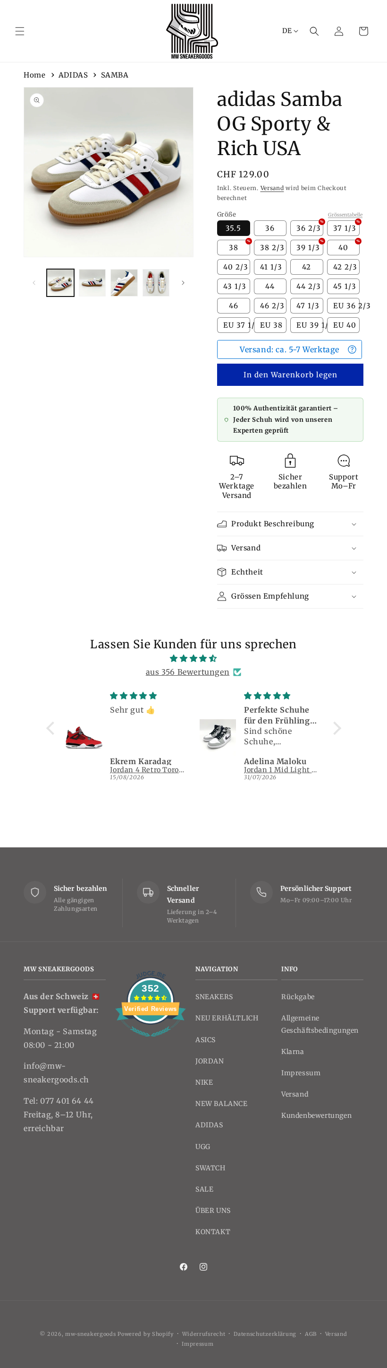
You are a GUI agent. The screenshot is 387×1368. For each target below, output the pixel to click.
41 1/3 (271, 266)
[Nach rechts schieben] (183, 282)
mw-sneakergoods (91, 1334)
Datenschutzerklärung (265, 1334)
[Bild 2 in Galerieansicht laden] (92, 282)
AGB (311, 1334)
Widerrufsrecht (204, 1334)
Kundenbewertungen (316, 1115)
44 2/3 (308, 286)
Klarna (292, 1051)
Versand (272, 188)
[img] (194, 658)
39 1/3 (309, 246)
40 (349, 246)
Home (34, 74)
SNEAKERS (214, 997)
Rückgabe (298, 997)
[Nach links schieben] (34, 282)
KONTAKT (212, 1232)
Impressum (300, 1073)
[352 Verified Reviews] (150, 1041)
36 (270, 228)
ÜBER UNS (213, 1210)
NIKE (204, 1082)
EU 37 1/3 (236, 325)
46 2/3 (272, 305)
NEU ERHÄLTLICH (226, 1018)
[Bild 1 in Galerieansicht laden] (60, 282)
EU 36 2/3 (346, 305)
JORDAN (209, 1061)
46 (233, 305)
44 (270, 286)
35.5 (233, 228)
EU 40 (344, 325)
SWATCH (210, 1168)
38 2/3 (272, 247)
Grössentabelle (345, 215)
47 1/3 (308, 305)
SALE (204, 1189)
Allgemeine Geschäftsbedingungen (320, 1024)
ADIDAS (73, 74)
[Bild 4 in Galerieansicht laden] (156, 282)
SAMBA (115, 74)
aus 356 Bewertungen (187, 672)
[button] (19, 31)
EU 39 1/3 (309, 325)
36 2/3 (309, 226)
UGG (202, 1146)
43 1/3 (234, 286)
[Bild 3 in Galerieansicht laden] (124, 282)
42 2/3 (345, 266)
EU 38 (271, 325)
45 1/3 (344, 286)
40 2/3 (235, 266)
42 (306, 266)
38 (239, 246)
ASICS (205, 1040)
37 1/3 (346, 226)
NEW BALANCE (221, 1103)
